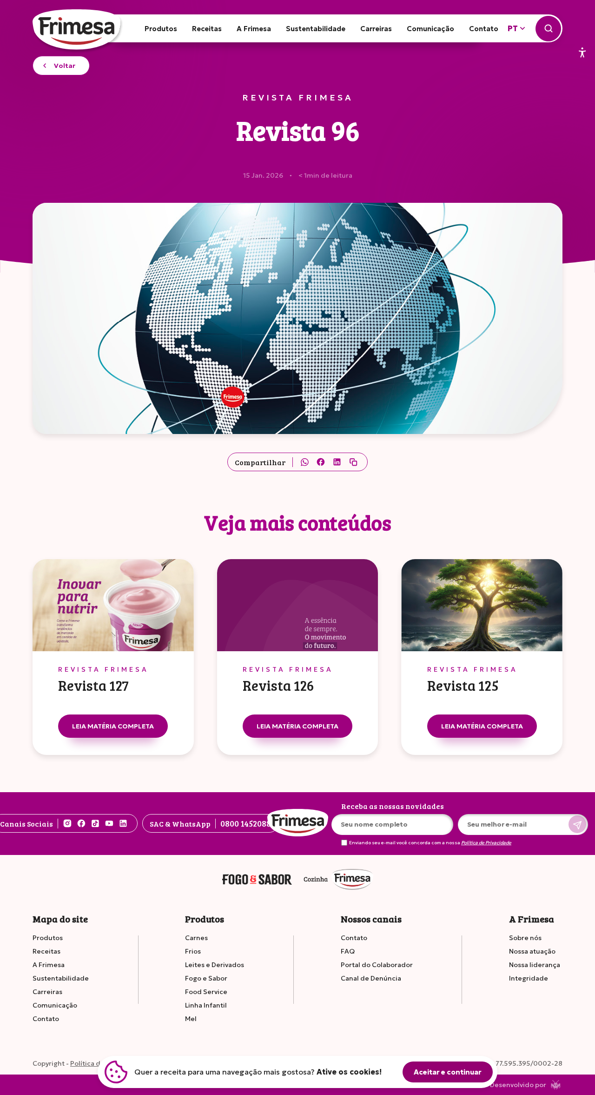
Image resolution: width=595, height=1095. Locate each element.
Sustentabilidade (315, 28)
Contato (483, 28)
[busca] (548, 28)
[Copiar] (353, 462)
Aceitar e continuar (448, 1072)
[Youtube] (109, 823)
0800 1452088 (245, 823)
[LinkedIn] (337, 462)
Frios (193, 951)
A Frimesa (254, 28)
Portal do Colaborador (377, 965)
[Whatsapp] (304, 462)
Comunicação (430, 28)
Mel (191, 1019)
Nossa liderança (534, 965)
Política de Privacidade (486, 843)
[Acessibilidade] (582, 53)
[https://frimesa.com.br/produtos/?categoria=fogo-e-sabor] (257, 880)
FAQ (348, 951)
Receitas (207, 28)
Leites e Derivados (214, 965)
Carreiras (376, 28)
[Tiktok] (95, 823)
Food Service (206, 992)
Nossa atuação (532, 951)
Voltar (64, 65)
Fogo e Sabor (206, 978)
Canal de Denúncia (371, 978)
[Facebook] (321, 462)
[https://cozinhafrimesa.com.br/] (338, 880)
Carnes (196, 938)
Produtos (161, 28)
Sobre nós (525, 938)
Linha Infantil (206, 1005)
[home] (78, 32)
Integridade (528, 978)
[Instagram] (67, 823)
